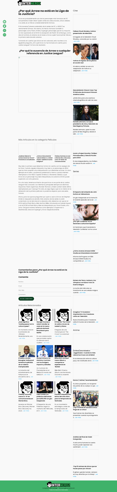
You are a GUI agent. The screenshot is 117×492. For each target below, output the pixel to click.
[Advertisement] (44, 125)
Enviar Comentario (26, 298)
